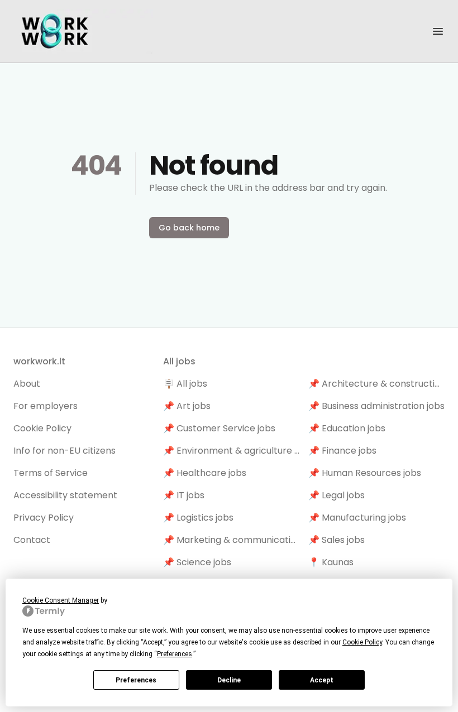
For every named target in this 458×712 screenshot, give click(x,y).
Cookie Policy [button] (362, 642)
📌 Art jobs (187, 406)
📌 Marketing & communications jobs (231, 539)
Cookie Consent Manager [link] (60, 600)
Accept (321, 680)
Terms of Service (50, 472)
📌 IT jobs (183, 495)
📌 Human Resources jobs (364, 472)
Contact (31, 539)
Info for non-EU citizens (64, 450)
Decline (229, 680)
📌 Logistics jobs (198, 517)
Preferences (136, 680)
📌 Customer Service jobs (219, 428)
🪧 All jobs (185, 383)
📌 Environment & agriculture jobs (231, 450)
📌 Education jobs (346, 428)
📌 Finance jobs (342, 450)
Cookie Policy (42, 428)
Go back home (189, 227)
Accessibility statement (65, 495)
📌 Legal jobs (336, 495)
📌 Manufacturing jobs (357, 517)
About (26, 383)
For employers (45, 406)
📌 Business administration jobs (376, 406)
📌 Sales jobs (336, 539)
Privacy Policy (43, 517)
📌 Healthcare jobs (204, 472)
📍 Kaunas (331, 562)
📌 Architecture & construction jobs (376, 383)
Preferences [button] (174, 654)
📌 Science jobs (197, 562)
